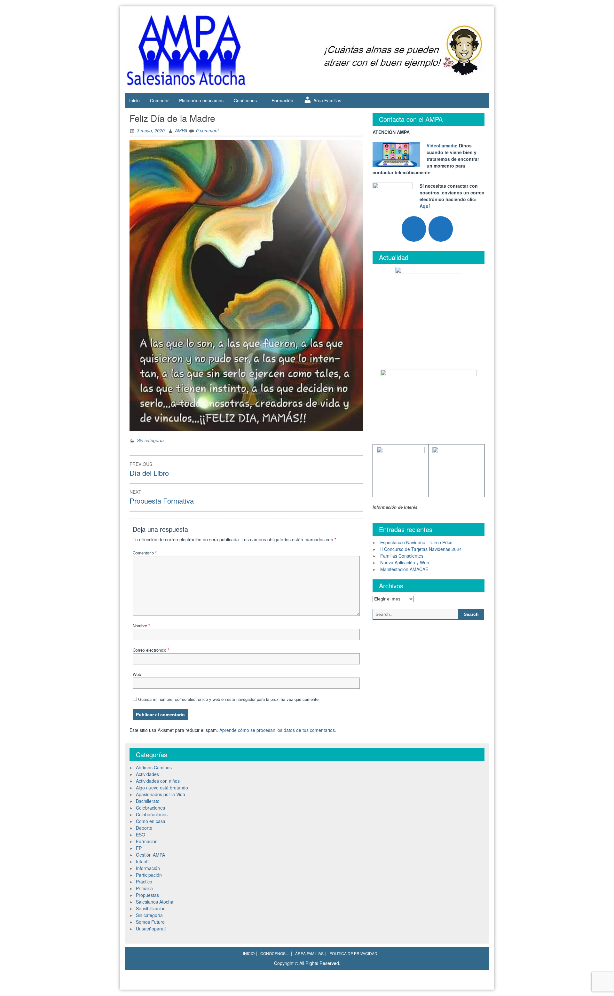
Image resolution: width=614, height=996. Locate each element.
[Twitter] (414, 229)
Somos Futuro (150, 922)
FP (139, 848)
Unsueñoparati (151, 928)
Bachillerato (148, 801)
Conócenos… (247, 100)
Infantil (142, 861)
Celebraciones (150, 807)
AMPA (181, 130)
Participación (149, 875)
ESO (140, 834)
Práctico (144, 881)
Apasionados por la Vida (160, 794)
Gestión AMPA (150, 854)
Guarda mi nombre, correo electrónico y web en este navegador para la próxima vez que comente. (229, 699)
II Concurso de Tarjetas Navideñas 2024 (421, 549)
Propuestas (147, 895)
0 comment (207, 130)
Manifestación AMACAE (404, 569)
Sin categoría (150, 440)
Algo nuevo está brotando (162, 787)
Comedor (159, 100)
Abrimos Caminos (154, 767)
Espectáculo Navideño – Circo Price (416, 542)
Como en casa (150, 821)
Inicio (134, 100)
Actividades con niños (158, 781)
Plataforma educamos (201, 100)
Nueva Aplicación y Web (404, 562)
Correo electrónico (151, 650)
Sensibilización (151, 908)
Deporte (144, 828)
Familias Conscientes (401, 556)
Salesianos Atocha (154, 901)
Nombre (141, 626)
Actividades (147, 774)
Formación (282, 100)
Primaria (144, 888)
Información (148, 868)
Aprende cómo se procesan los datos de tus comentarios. (277, 730)
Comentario (145, 553)
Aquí (425, 206)
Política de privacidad (353, 953)
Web (137, 674)
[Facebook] (441, 229)
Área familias (309, 953)
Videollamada (441, 145)
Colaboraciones (152, 814)
